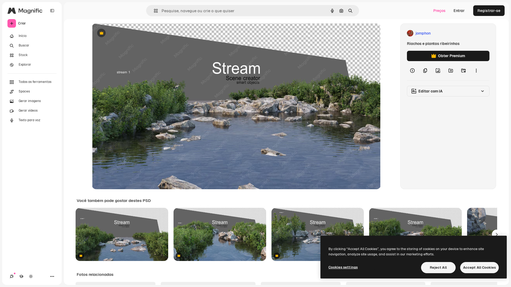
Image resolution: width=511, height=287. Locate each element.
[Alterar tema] (31, 276)
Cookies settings (343, 267)
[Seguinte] (496, 234)
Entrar (459, 10)
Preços (439, 10)
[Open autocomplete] (153, 11)
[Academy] (21, 276)
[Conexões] (11, 276)
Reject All (438, 267)
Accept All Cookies (479, 267)
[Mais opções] (476, 70)
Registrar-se (488, 10)
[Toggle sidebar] (52, 10)
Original (125, 33)
